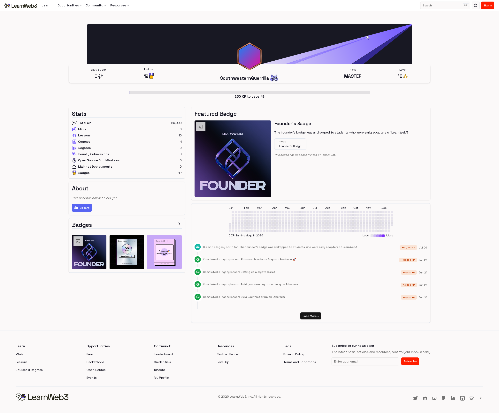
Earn (90, 354)
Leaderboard (163, 354)
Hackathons (95, 362)
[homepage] (94, 397)
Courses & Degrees (29, 370)
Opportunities (68, 5)
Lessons (21, 362)
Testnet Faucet (228, 354)
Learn (46, 5)
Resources (118, 5)
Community (94, 5)
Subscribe (410, 361)
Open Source (96, 370)
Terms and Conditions (299, 362)
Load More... (311, 316)
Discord (84, 208)
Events (92, 378)
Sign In (487, 5)
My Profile (161, 378)
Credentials (162, 362)
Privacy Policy (293, 354)
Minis (19, 354)
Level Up (223, 362)
